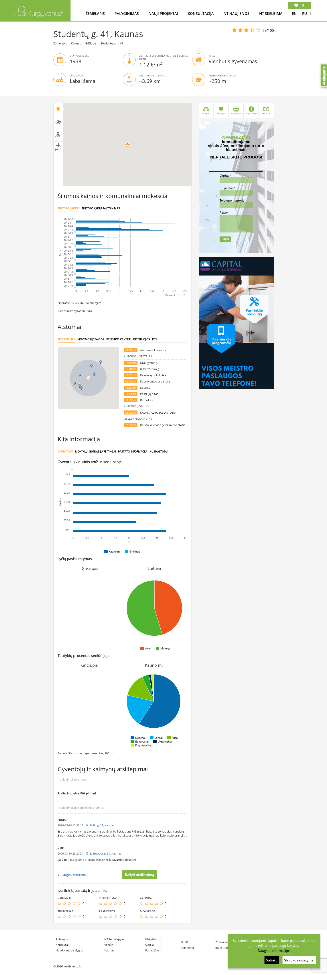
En (294, 13)
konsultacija (201, 13)
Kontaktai (62, 945)
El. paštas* (227, 188)
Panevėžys (152, 950)
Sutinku (272, 960)
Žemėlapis (96, 13)
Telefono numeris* (233, 200)
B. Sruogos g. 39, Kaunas (105, 853)
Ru (304, 13)
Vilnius (108, 945)
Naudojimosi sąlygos (69, 950)
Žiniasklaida (223, 942)
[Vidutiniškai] (69, 903)
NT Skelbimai (271, 13)
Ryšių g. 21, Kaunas (101, 825)
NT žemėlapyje (114, 939)
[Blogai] (64, 903)
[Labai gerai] (79, 903)
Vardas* (225, 175)
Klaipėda (151, 939)
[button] (94, 374)
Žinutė (224, 213)
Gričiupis (90, 43)
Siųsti (225, 239)
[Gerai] (74, 903)
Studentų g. (108, 43)
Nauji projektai (164, 13)
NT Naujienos (237, 13)
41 (121, 43)
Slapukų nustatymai (299, 960)
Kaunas (76, 43)
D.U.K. (185, 942)
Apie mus (62, 939)
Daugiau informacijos (274, 950)
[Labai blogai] (59, 903)
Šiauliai (149, 945)
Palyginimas (127, 13)
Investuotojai (224, 948)
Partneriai (187, 948)
